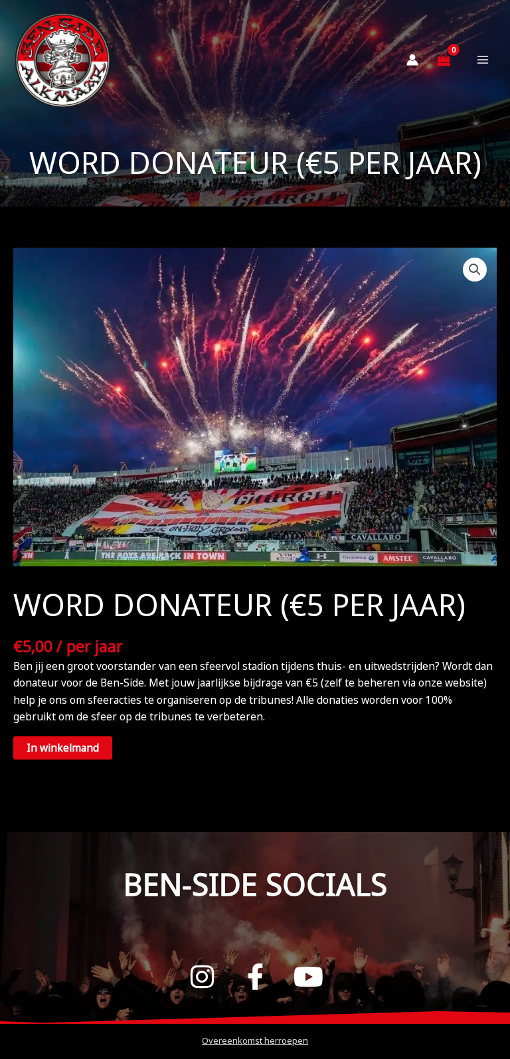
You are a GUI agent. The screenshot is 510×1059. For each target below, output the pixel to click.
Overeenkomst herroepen (255, 1040)
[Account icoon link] (412, 60)
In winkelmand (63, 747)
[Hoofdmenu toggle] (483, 60)
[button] (475, 270)
